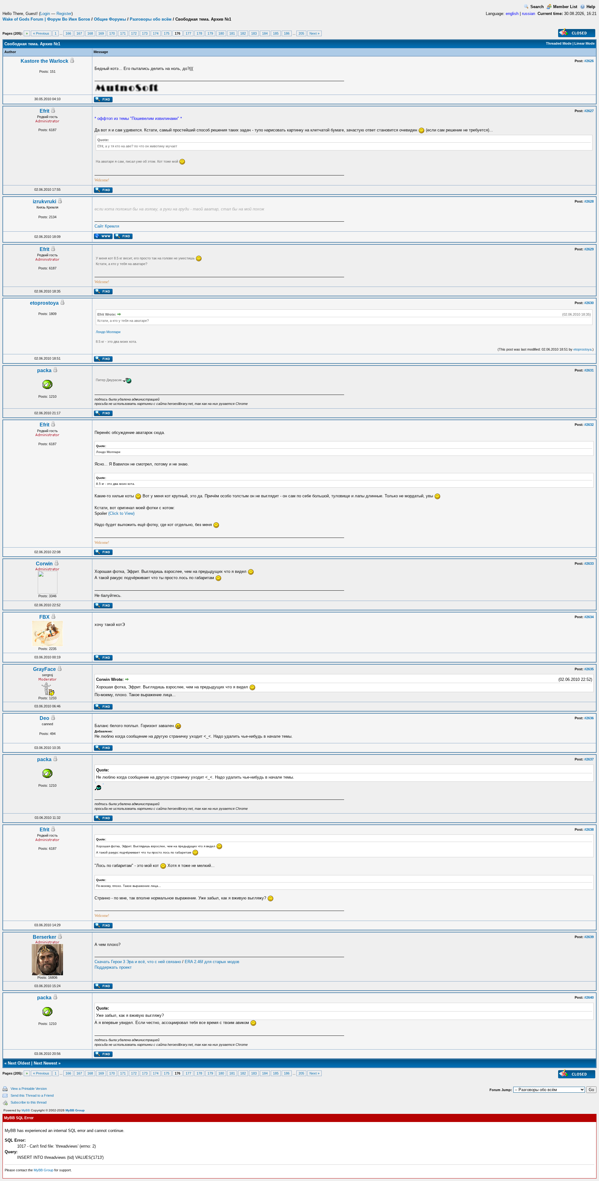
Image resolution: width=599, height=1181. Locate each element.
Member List (565, 6)
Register (63, 13)
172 (134, 33)
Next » (314, 33)
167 (79, 33)
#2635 (589, 669)
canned (47, 724)
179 (210, 33)
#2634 (589, 617)
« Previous (41, 33)
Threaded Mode (559, 43)
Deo (44, 718)
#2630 (589, 303)
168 (90, 33)
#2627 (589, 111)
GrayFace (44, 669)
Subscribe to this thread (28, 1102)
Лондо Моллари (108, 332)
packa (44, 370)
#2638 (589, 829)
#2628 (589, 201)
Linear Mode (584, 43)
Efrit (44, 111)
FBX (44, 617)
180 (221, 33)
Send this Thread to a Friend (32, 1095)
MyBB (26, 1110)
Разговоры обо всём (151, 19)
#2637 (589, 759)
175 (166, 33)
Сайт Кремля (107, 226)
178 (199, 33)
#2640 (589, 997)
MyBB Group (75, 1110)
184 (265, 33)
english (512, 13)
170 (112, 33)
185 (276, 33)
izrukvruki (44, 201)
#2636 (589, 718)
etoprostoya (44, 303)
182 (243, 33)
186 (287, 33)
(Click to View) (121, 513)
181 (232, 33)
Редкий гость (47, 117)
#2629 (589, 249)
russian (528, 13)
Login (45, 13)
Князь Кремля (47, 207)
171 (123, 33)
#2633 (589, 563)
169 (101, 33)
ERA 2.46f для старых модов (212, 961)
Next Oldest (19, 1063)
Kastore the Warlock (44, 61)
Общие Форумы (110, 19)
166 (68, 33)
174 (155, 33)
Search (537, 6)
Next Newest (45, 1063)
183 (254, 33)
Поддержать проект (113, 967)
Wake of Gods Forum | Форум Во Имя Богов (46, 19)
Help (591, 6)
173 (145, 33)
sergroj (47, 675)
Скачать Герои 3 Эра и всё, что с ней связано (138, 961)
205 (301, 33)
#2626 (589, 61)
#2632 (589, 424)
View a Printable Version (29, 1088)
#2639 (589, 937)
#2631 (589, 370)
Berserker (44, 937)
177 (188, 33)
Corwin (44, 563)
